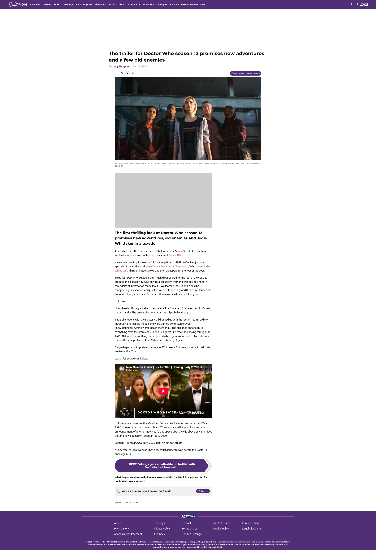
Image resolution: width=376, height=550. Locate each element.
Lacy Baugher (121, 66)
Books (112, 4)
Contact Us (134, 4)
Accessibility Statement (128, 534)
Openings (159, 523)
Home (118, 502)
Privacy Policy (162, 528)
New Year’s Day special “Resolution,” (168, 266)
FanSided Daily (251, 523)
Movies (47, 4)
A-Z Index (159, 534)
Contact (186, 523)
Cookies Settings (192, 534)
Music (57, 4)
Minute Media (99, 542)
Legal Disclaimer (252, 528)
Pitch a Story (121, 528)
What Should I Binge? (155, 4)
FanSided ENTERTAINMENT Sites (187, 4)
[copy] (133, 73)
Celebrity (68, 4)
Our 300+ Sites (221, 523)
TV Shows (35, 4)
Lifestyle (99, 4)
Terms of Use (189, 528)
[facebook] (351, 4)
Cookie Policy (221, 528)
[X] (357, 4)
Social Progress (84, 4)
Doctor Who (131, 502)
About (122, 4)
